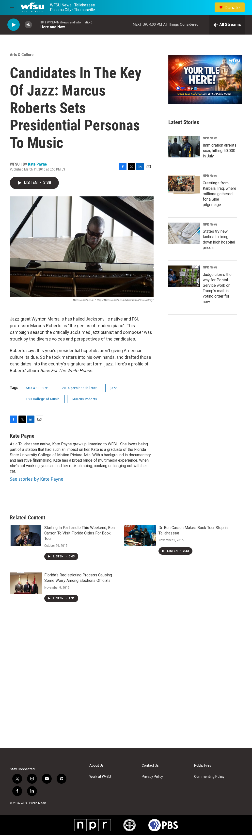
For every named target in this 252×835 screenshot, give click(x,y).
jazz (113, 388)
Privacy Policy (152, 776)
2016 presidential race (80, 388)
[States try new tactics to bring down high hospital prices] (184, 233)
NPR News (210, 138)
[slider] (36, 24)
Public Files (202, 765)
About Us (96, 765)
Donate (232, 7)
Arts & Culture (21, 54)
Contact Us (150, 765)
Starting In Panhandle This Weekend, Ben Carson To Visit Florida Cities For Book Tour (79, 533)
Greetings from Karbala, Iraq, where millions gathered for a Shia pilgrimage (219, 194)
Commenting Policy (209, 776)
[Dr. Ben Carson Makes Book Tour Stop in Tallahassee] (140, 535)
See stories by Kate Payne (36, 479)
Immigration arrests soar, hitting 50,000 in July (219, 150)
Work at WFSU (100, 776)
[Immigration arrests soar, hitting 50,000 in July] (184, 146)
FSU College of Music (43, 399)
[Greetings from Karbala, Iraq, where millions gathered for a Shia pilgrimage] (184, 184)
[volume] (28, 24)
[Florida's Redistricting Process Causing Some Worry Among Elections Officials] (26, 583)
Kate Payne (37, 164)
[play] (13, 25)
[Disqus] (126, 681)
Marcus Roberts (84, 399)
